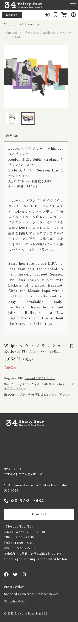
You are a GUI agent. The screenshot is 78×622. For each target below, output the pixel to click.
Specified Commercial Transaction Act (31, 594)
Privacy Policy (14, 586)
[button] (8, 76)
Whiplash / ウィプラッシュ (53, 394)
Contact (39, 514)
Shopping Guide (15, 601)
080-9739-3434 (26, 501)
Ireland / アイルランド (40, 378)
